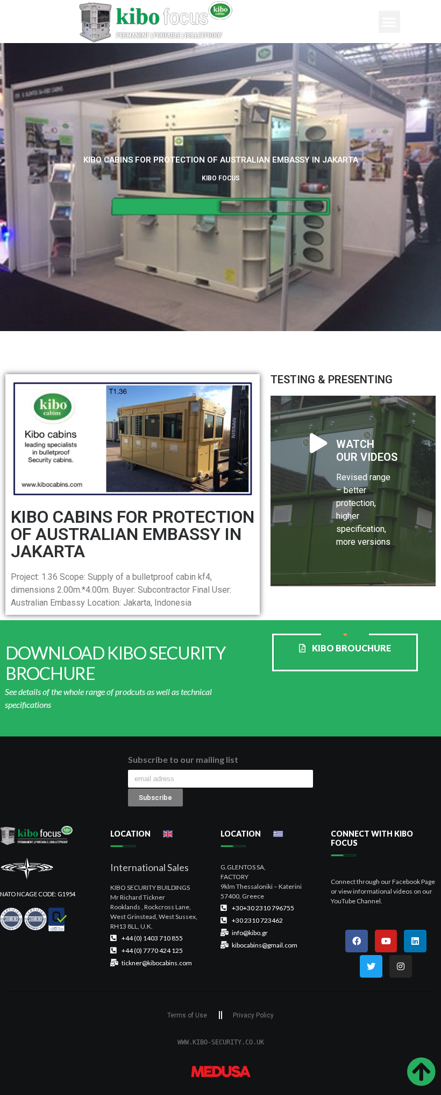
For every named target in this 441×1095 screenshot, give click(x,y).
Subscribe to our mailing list (183, 759)
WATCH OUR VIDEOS (366, 451)
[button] (390, 22)
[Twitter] (371, 966)
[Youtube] (386, 941)
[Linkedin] (415, 941)
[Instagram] (400, 966)
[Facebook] (356, 941)
